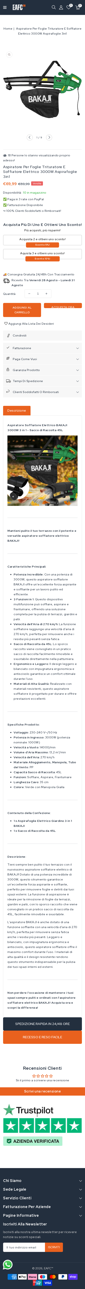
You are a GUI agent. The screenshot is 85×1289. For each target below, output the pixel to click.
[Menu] (3, 7)
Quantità (9, 294)
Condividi (19, 335)
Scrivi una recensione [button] (42, 1091)
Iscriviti (54, 1247)
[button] (3, 7)
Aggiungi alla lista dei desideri (31, 324)
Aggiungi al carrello (22, 310)
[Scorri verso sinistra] (30, 137)
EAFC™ (48, 1268)
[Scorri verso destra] (49, 137)
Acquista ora (62, 306)
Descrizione (16, 410)
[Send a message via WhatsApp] (7, 1264)
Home (8, 28)
